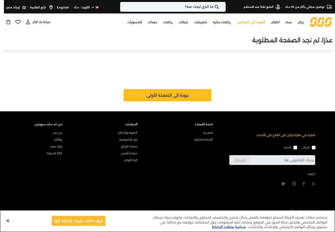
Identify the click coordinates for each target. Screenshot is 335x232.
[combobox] (173, 7)
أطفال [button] (275, 22)
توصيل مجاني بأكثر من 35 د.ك (305, 7)
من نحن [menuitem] (57, 132)
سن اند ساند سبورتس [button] (48, 124)
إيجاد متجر (13, 7)
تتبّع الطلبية (38, 7)
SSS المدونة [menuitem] (54, 153)
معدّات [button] (152, 22)
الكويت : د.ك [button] (82, 7)
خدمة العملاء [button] (204, 124)
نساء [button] (288, 22)
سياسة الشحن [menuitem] (129, 153)
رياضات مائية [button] (222, 22)
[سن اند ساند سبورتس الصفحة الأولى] (321, 21)
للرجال (305, 147)
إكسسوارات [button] (134, 22)
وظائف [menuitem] (58, 139)
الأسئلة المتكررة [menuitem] (203, 139)
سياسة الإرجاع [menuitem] (129, 146)
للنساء (287, 147)
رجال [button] (301, 22)
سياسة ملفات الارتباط (229, 227)
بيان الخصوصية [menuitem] (128, 139)
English (63, 7)
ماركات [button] (183, 22)
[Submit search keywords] (221, 7)
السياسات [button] (131, 124)
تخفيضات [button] (200, 22)
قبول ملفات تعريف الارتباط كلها (78, 220)
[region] (167, 221)
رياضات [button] (168, 22)
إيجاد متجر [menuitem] (56, 146)
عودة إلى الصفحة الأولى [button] (167, 95)
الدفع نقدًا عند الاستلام (258, 7)
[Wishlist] (18, 22)
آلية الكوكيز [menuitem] (130, 160)
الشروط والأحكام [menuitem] (127, 132)
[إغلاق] (7, 220)
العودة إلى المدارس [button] (251, 22)
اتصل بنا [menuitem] (208, 132)
